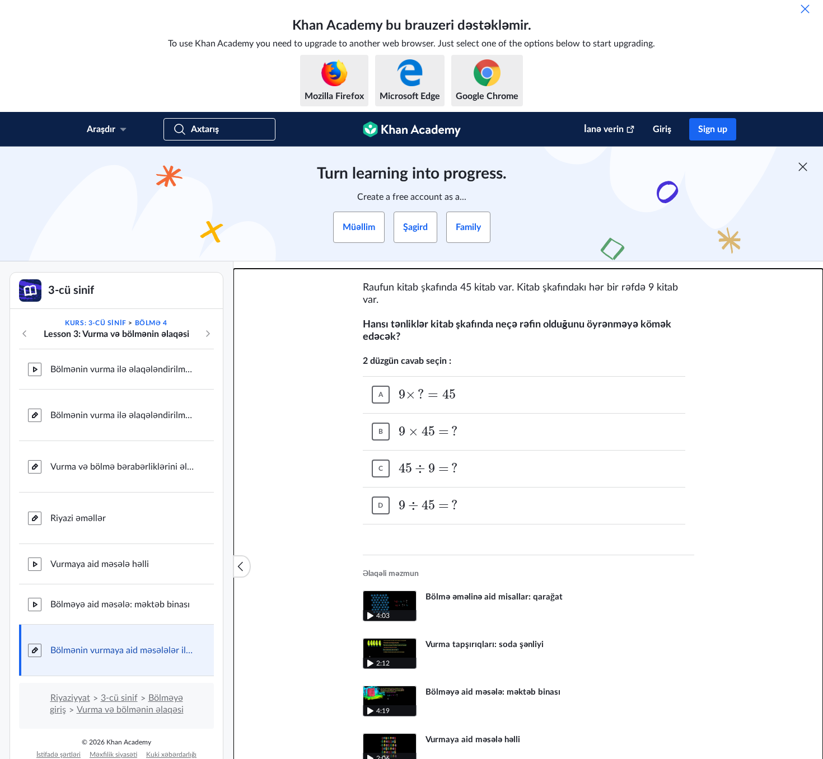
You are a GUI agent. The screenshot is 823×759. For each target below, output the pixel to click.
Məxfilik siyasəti (113, 754)
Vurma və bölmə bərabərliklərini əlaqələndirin (123, 466)
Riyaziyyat (70, 698)
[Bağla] (805, 9)
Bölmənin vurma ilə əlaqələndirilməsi (123, 369)
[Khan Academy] (412, 129)
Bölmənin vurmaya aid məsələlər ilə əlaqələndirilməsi (123, 650)
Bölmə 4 (151, 323)
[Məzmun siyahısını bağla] (242, 566)
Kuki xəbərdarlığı (171, 754)
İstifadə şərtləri (58, 754)
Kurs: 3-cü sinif (96, 323)
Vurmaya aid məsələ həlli (99, 564)
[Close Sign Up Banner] (803, 167)
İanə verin (604, 129)
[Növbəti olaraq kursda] (207, 333)
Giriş (662, 129)
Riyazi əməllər (78, 518)
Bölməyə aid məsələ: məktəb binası (120, 604)
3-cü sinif (119, 698)
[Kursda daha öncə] (24, 333)
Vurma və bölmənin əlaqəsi (130, 709)
